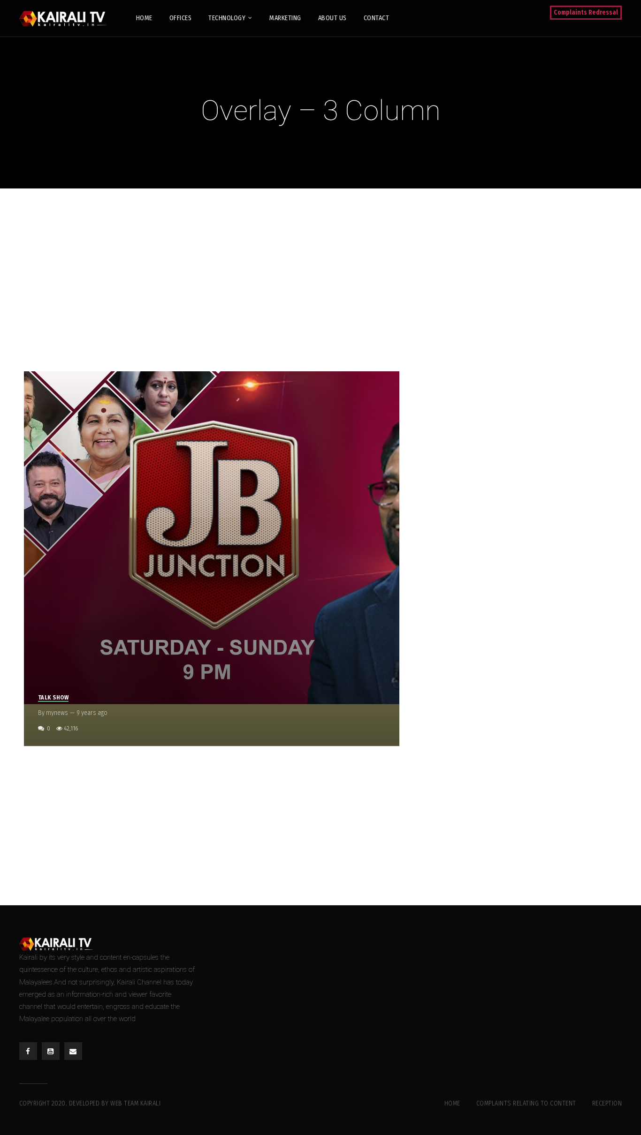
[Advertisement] (320, 277)
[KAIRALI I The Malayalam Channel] (66, 18)
